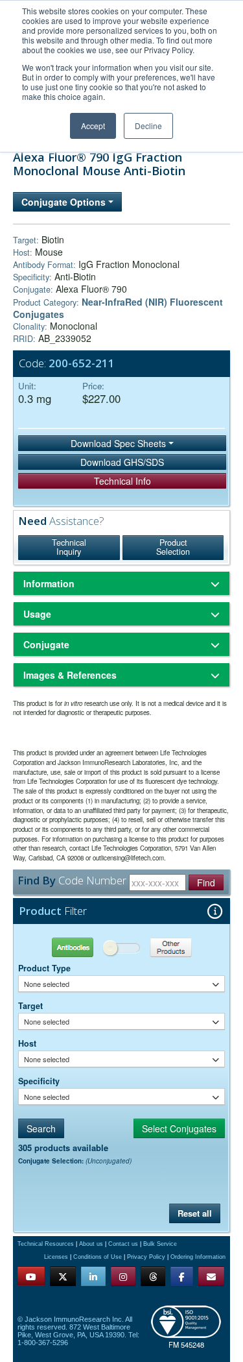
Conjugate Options (64, 201)
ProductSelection (173, 547)
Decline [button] (148, 125)
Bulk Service (160, 1244)
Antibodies (70, 947)
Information (49, 583)
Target (30, 1006)
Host (27, 1043)
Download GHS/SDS (122, 462)
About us (91, 1244)
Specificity (39, 1081)
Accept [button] (93, 125)
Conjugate (46, 644)
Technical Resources (45, 1244)
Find (206, 882)
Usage (37, 613)
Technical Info (122, 480)
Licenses (56, 1257)
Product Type (44, 968)
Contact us (123, 1244)
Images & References (70, 674)
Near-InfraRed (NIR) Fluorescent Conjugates (118, 308)
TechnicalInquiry (69, 547)
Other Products (172, 947)
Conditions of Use (97, 1257)
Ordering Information (198, 1257)
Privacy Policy (146, 1257)
